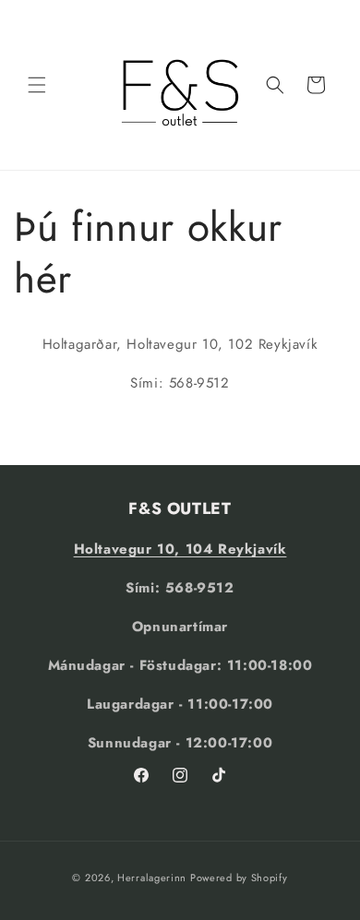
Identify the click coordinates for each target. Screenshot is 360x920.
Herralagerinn (151, 877)
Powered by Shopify (239, 877)
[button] (37, 85)
